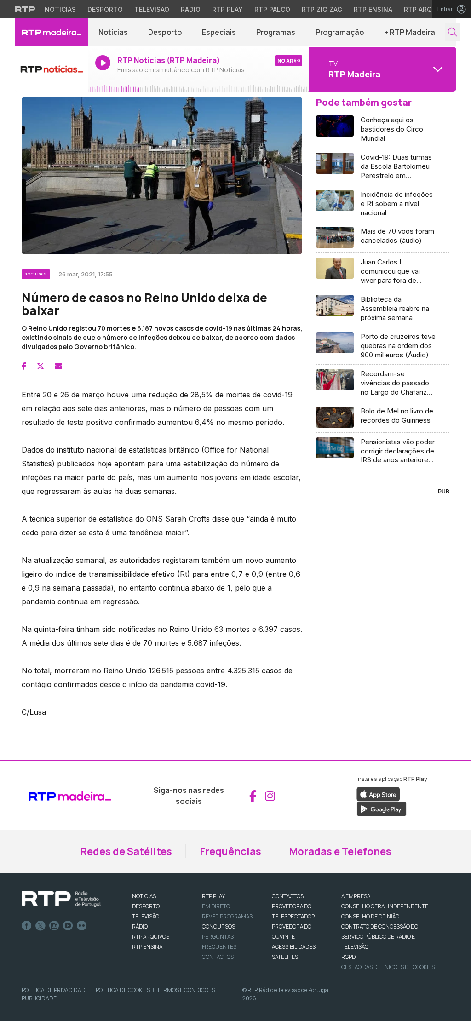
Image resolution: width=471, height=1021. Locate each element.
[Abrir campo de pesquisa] (452, 32)
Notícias (60, 9)
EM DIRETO (216, 906)
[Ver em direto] (51, 69)
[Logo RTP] (61, 899)
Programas (275, 32)
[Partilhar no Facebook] (24, 366)
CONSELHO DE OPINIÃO (370, 916)
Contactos (218, 957)
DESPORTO (146, 906)
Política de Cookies (123, 990)
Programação (340, 32)
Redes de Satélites (126, 851)
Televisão (151, 9)
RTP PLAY (213, 896)
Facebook (27, 926)
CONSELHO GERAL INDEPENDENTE (384, 906)
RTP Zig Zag (322, 9)
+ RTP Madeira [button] (409, 32)
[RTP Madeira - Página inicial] (51, 32)
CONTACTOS (288, 896)
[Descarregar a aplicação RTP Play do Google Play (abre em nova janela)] (381, 808)
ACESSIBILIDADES (294, 947)
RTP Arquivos (428, 9)
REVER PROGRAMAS (227, 916)
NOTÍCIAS (144, 896)
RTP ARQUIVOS (150, 937)
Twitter (40, 926)
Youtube (68, 926)
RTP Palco (272, 9)
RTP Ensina (373, 9)
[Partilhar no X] (40, 366)
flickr (82, 926)
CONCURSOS (218, 926)
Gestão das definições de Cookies (388, 967)
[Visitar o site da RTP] (25, 9)
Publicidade (39, 998)
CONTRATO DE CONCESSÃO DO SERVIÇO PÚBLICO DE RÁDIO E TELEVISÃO (379, 937)
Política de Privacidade (55, 990)
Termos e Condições (186, 990)
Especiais (219, 32)
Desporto (105, 9)
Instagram (54, 926)
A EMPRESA (355, 896)
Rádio (191, 9)
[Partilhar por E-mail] (58, 366)
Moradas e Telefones (340, 851)
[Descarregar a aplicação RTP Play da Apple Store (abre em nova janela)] (378, 794)
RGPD (348, 957)
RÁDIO (140, 926)
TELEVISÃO (145, 916)
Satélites (285, 957)
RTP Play (227, 9)
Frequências (230, 851)
